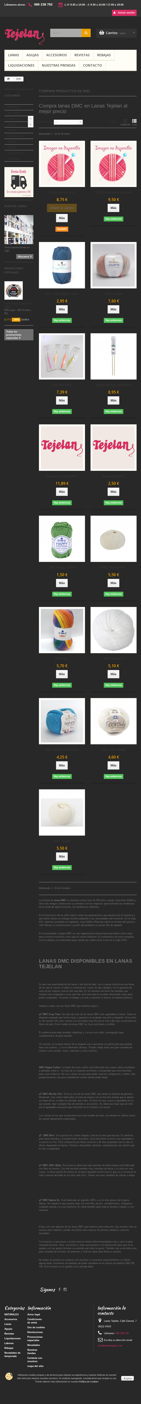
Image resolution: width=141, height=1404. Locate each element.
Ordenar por (46, 121)
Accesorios (56, 55)
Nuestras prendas (58, 65)
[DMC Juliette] (113, 265)
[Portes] (18, 182)
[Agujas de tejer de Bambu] (113, 356)
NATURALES (15, 107)
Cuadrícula (125, 124)
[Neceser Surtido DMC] (62, 447)
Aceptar (127, 1378)
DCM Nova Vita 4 (62, 192)
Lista (134, 124)
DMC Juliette (113, 294)
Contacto (92, 65)
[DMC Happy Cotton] (62, 538)
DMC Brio (62, 658)
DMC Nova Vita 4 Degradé (113, 192)
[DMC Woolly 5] (113, 630)
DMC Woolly (61, 841)
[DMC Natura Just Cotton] (62, 721)
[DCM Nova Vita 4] (62, 164)
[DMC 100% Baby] (113, 721)
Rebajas (104, 55)
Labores (12, 141)
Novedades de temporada (16, 156)
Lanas (13, 55)
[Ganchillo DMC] (62, 356)
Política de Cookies (88, 1381)
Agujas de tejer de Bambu (113, 385)
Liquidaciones (21, 65)
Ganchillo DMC (62, 385)
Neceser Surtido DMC (62, 476)
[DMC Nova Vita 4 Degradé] (113, 164)
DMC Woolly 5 (113, 658)
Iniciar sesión (126, 12)
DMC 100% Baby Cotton (62, 294)
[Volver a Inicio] (8, 79)
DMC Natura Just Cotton (62, 750)
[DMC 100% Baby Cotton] (62, 265)
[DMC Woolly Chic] (113, 538)
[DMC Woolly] (62, 812)
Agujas (32, 55)
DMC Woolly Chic (113, 567)
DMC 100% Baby (113, 750)
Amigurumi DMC (113, 476)
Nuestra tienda (15, 206)
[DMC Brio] (62, 630)
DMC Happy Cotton (62, 567)
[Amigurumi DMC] (113, 447)
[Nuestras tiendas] (18, 229)
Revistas (82, 55)
